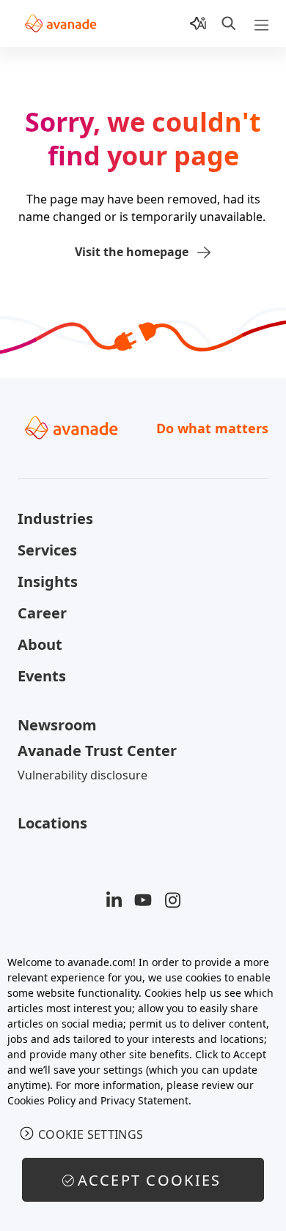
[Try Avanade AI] (198, 23)
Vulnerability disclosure (82, 775)
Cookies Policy (41, 1100)
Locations (52, 823)
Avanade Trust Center (97, 750)
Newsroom (57, 725)
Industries (55, 518)
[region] (143, 1085)
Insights (48, 581)
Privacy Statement (144, 1100)
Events (42, 676)
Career (42, 613)
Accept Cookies (149, 1180)
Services (47, 550)
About (40, 644)
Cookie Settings (91, 1134)
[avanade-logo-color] (60, 23)
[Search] (229, 23)
